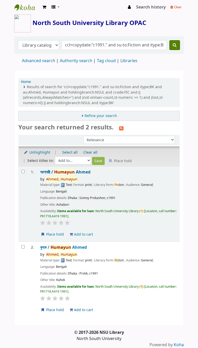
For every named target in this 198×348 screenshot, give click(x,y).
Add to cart (83, 234)
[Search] (174, 45)
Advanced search (38, 61)
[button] (44, 7)
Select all (70, 152)
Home (26, 82)
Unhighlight (39, 152)
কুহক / (63, 247)
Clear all (90, 152)
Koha (179, 345)
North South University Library (27, 7)
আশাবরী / (65, 172)
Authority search (76, 61)
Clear (177, 7)
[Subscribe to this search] (121, 128)
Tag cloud (106, 61)
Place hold (54, 234)
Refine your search (101, 116)
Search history (151, 7)
